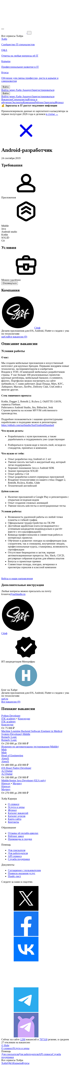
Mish (4, 749)
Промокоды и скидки (20, 839)
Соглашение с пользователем (24, 870)
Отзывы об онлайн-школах (23, 833)
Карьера (17, 1063)
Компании (29, 102)
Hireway (5, 783)
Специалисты (20, 99)
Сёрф (37, 327)
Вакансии (6, 99)
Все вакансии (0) (17, 336)
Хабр (4, 1063)
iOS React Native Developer (16, 768)
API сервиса (15, 856)
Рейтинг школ (16, 836)
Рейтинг (39, 102)
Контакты (13, 822)
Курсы (25, 1063)
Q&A (10, 1063)
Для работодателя (18, 853)
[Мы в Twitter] (26, 909)
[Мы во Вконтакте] (26, 960)
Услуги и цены (16, 807)
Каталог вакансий (18, 813)
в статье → (52, 114)
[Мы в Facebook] (26, 935)
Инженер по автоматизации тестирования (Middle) (30, 746)
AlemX (5, 758)
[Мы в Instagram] (26, 985)
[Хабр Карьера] (14, 32)
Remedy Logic (9, 737)
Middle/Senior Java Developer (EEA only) (23, 780)
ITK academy (8, 718)
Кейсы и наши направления (17, 578)
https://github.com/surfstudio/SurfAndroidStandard (27, 425)
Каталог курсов (16, 816)
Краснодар (24, 718)
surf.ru (4, 336)
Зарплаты (49, 102)
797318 (43, 1039)
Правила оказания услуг (21, 873)
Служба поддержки (19, 859)
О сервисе (13, 804)
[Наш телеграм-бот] (26, 1036)
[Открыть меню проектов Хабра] (2, 28)
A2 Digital (6, 771)
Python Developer (10, 715)
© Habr (5, 1045)
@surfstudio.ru (17, 594)
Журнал (59, 102)
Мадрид (17, 783)
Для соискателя (16, 850)
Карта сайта (14, 819)
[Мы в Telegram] (26, 1011)
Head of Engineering (12, 755)
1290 (22, 1039)
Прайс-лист (14, 876)
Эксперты (17, 102)
